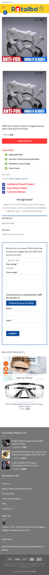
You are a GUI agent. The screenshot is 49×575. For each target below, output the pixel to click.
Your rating (11, 264)
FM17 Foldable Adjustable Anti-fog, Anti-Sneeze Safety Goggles (24, 405)
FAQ (4, 503)
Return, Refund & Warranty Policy (17, 488)
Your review (12, 272)
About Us (6, 483)
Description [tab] (8, 223)
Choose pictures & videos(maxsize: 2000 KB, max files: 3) (24, 296)
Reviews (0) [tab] (7, 218)
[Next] (27, 64)
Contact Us (7, 508)
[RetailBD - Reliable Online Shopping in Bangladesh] (24, 9)
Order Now (24, 141)
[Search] (5, 12)
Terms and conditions (11, 498)
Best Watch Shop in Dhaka (13, 546)
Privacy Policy (8, 493)
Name (9, 308)
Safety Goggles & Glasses (19, 179)
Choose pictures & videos (21, 303)
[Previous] (19, 64)
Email (9, 320)
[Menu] (3, 7)
